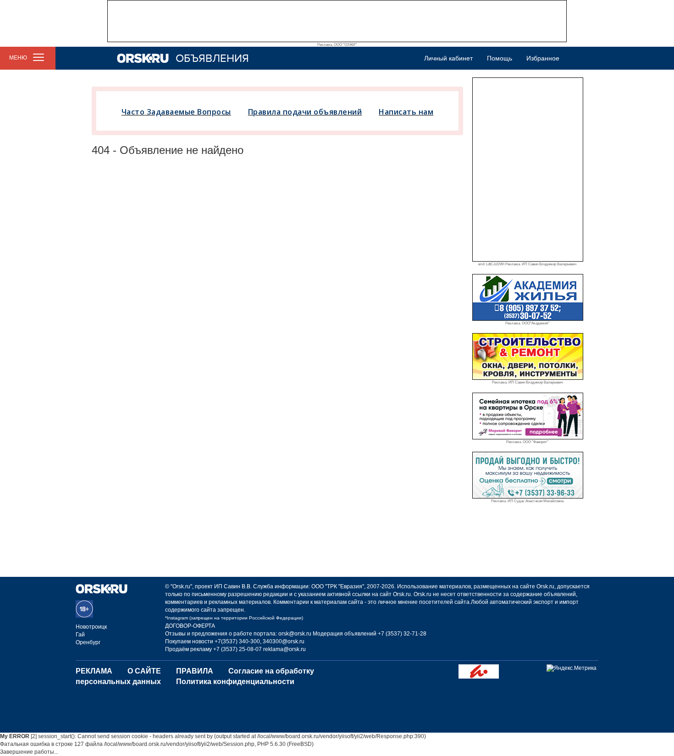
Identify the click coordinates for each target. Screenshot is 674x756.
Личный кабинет (448, 58)
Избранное (542, 58)
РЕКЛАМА (94, 671)
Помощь (499, 58)
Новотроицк (91, 627)
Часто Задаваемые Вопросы (176, 112)
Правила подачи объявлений (305, 112)
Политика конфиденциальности (235, 681)
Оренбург (88, 642)
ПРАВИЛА (194, 671)
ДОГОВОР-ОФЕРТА (190, 626)
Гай (80, 634)
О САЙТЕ (144, 671)
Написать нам (406, 112)
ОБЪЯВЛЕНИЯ (212, 58)
